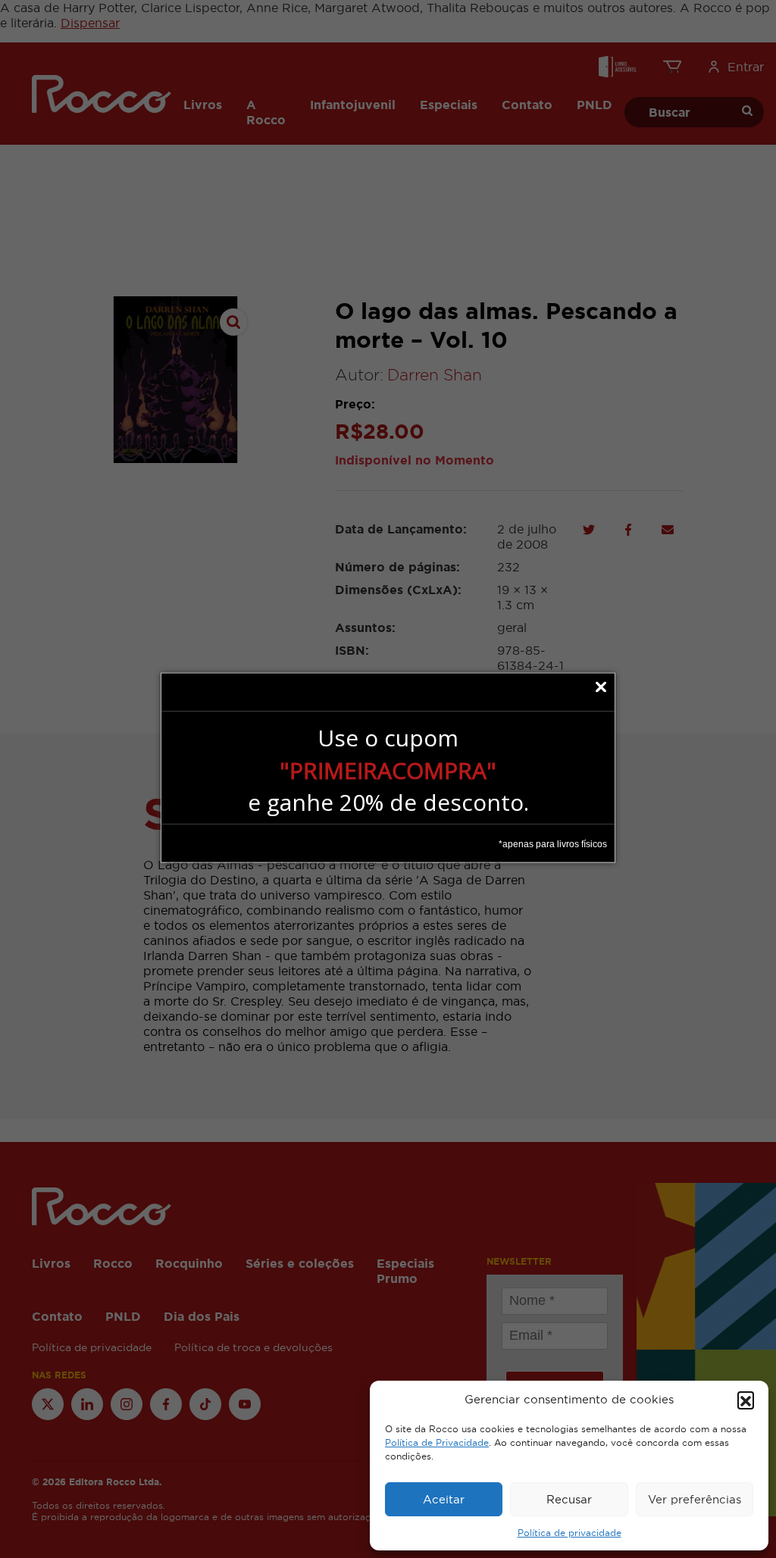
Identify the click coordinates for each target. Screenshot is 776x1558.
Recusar (569, 1499)
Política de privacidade (569, 1533)
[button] (745, 1399)
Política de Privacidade (437, 1443)
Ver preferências (694, 1499)
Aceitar (444, 1499)
